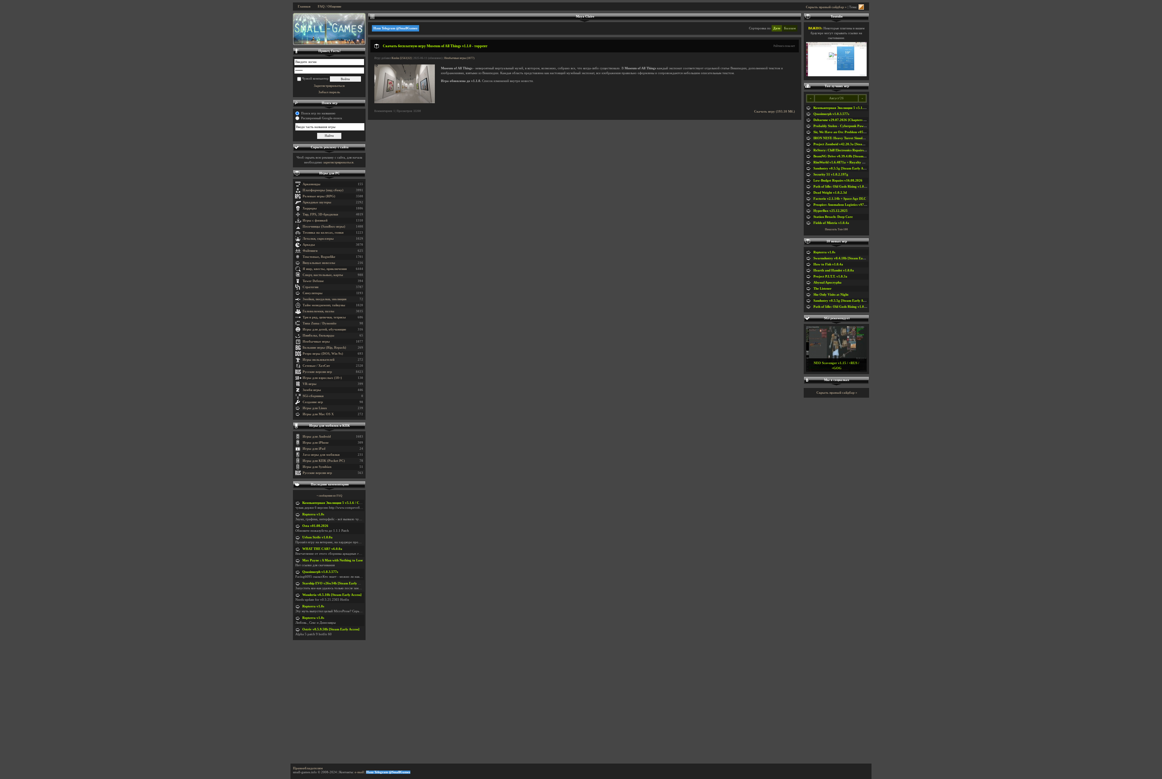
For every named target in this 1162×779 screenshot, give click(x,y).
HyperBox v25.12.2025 (830, 210)
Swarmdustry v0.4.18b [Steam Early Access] (845, 258)
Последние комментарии (330, 484)
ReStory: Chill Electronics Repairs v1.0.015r (846, 150)
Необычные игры (316, 341)
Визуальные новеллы (319, 263)
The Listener (822, 288)
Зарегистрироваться (329, 85)
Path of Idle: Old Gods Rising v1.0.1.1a (842, 186)
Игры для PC (329, 173)
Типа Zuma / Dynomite (319, 323)
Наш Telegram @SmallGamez (395, 28)
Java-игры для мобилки (321, 454)
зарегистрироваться (338, 162)
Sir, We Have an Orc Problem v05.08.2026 (844, 132)
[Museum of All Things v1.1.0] (404, 102)
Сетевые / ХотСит (316, 365)
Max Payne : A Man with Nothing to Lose (332, 560)
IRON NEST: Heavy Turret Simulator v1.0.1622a (849, 138)
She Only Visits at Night (831, 294)
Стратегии (310, 287)
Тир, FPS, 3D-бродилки (320, 214)
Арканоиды (311, 184)
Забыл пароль (329, 92)
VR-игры (310, 384)
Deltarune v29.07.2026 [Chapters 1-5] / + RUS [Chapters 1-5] (858, 120)
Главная (304, 6)
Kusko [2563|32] (402, 58)
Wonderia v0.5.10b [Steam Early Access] (332, 595)
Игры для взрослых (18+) (322, 378)
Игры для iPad (314, 448)
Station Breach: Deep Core (833, 217)
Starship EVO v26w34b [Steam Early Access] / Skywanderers (347, 583)
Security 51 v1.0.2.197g (830, 174)
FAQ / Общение (329, 6)
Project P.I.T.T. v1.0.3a (830, 276)
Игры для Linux (315, 408)
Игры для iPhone (316, 442)
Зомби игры (312, 390)
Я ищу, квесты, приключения (325, 269)
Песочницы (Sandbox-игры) (324, 226)
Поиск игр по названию (318, 113)
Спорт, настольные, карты (323, 275)
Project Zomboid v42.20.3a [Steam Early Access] (849, 144)
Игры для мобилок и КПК (329, 425)
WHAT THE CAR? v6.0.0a (322, 549)
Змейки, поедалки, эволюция (324, 299)
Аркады (309, 244)
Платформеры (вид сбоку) (323, 190)
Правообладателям (308, 768)
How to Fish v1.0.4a (828, 264)
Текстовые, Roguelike (319, 256)
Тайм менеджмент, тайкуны (324, 305)
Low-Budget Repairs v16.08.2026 (837, 180)
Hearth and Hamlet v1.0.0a (833, 270)
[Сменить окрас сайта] (861, 7)
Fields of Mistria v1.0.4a (831, 223)
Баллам (790, 28)
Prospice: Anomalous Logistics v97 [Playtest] (846, 204)
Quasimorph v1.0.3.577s (320, 572)
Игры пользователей (318, 359)
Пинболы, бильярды (318, 335)
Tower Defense (313, 281)
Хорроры (310, 208)
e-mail (359, 772)
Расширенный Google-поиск (321, 118)
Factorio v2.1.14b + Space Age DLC (839, 198)
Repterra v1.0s (313, 514)
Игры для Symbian (317, 466)
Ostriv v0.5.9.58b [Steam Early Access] (330, 629)
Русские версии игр (317, 371)
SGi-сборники (313, 396)
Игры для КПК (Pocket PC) (324, 460)
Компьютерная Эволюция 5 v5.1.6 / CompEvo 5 (338, 503)
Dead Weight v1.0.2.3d (830, 192)
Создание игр (313, 402)
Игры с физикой (315, 220)
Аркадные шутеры (317, 202)
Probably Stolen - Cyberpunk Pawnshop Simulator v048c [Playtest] (862, 126)
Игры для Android (317, 436)
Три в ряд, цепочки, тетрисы (324, 317)
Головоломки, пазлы (318, 311)
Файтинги (310, 250)
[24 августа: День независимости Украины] (329, 29)
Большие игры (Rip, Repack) (324, 347)
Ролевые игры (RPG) (319, 196)
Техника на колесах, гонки (323, 232)
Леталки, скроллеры (318, 238)
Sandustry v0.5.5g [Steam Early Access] (842, 168)
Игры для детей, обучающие (324, 329)
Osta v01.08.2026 (315, 526)
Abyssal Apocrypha (827, 282)
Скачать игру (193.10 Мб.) (774, 111)
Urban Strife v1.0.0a (317, 537)
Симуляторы (313, 293)
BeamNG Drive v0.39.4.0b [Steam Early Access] (848, 156)
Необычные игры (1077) (459, 58)
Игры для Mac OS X (318, 414)
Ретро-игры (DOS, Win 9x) (323, 353)
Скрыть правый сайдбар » (826, 7)
